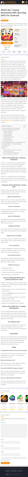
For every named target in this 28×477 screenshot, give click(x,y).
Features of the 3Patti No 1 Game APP (10, 129)
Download (8, 43)
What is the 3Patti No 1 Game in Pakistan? (11, 128)
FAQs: (3, 148)
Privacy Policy (14, 471)
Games (5, 8)
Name (2, 439)
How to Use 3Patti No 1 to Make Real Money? (12, 143)
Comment (3, 422)
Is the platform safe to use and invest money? (12, 149)
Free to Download (7, 138)
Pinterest (14, 52)
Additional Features (8, 140)
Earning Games (11, 8)
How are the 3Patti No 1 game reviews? (11, 152)
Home (2, 8)
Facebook (3, 52)
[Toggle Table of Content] (23, 126)
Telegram (19, 52)
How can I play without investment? (11, 154)
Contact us (20, 471)
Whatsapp (24, 52)
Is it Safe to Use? (5, 145)
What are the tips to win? (9, 151)
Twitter (8, 52)
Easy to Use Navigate (8, 134)
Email (2, 445)
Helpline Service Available (9, 136)
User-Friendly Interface (8, 139)
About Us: (8, 471)
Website (2, 451)
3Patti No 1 (17, 31)
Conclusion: (4, 147)
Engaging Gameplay (8, 135)
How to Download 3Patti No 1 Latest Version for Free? (13, 142)
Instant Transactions (8, 132)
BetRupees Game (8, 120)
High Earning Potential (8, 131)
